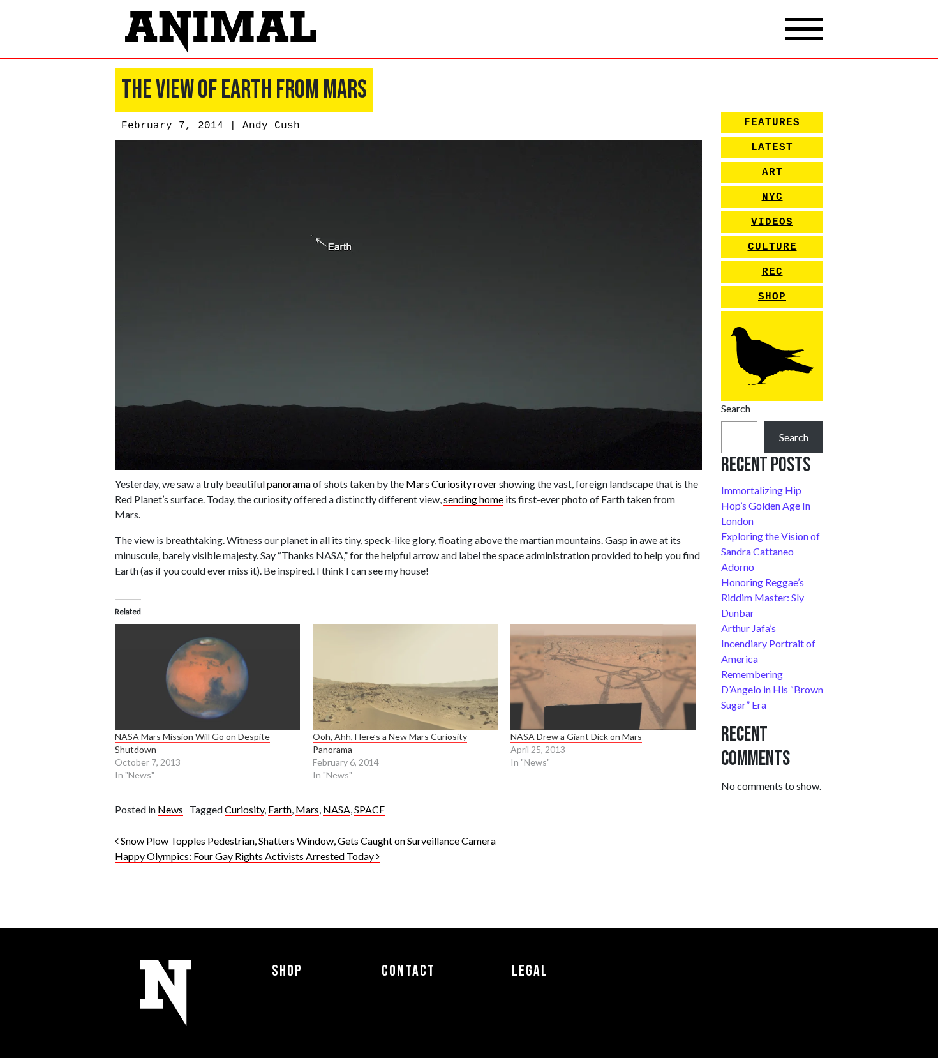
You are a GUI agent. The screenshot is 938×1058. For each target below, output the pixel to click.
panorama (289, 484)
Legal (530, 971)
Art (772, 172)
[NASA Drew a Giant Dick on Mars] (603, 677)
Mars (307, 809)
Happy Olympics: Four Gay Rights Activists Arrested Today (245, 856)
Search (735, 408)
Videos (772, 222)
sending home (473, 499)
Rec (772, 272)
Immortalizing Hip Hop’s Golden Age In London (765, 505)
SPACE (369, 809)
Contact (408, 971)
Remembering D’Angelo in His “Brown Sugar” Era (772, 689)
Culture (772, 247)
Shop (772, 297)
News (170, 809)
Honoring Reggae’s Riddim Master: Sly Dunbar (762, 597)
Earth (280, 809)
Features (772, 122)
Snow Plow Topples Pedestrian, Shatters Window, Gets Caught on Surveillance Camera (307, 841)
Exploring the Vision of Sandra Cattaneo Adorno (770, 551)
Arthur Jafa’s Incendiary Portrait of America (768, 643)
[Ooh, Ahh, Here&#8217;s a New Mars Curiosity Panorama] (405, 677)
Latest (772, 147)
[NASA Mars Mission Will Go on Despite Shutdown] (207, 677)
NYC (772, 197)
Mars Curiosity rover (451, 484)
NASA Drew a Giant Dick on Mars (576, 736)
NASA (336, 809)
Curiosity (244, 809)
